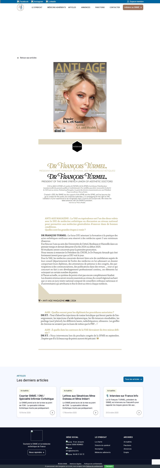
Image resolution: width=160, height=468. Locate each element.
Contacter (115, 7)
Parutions (100, 7)
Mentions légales (75, 464)
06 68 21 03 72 (78, 454)
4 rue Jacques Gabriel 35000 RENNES (75, 443)
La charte (98, 442)
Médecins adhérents (56, 7)
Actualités (128, 442)
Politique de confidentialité (94, 466)
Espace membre (136, 1)
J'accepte (109, 466)
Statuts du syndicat (103, 445)
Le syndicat (37, 7)
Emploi (126, 452)
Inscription (99, 449)
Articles (72, 7)
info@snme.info (72, 451)
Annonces (85, 7)
